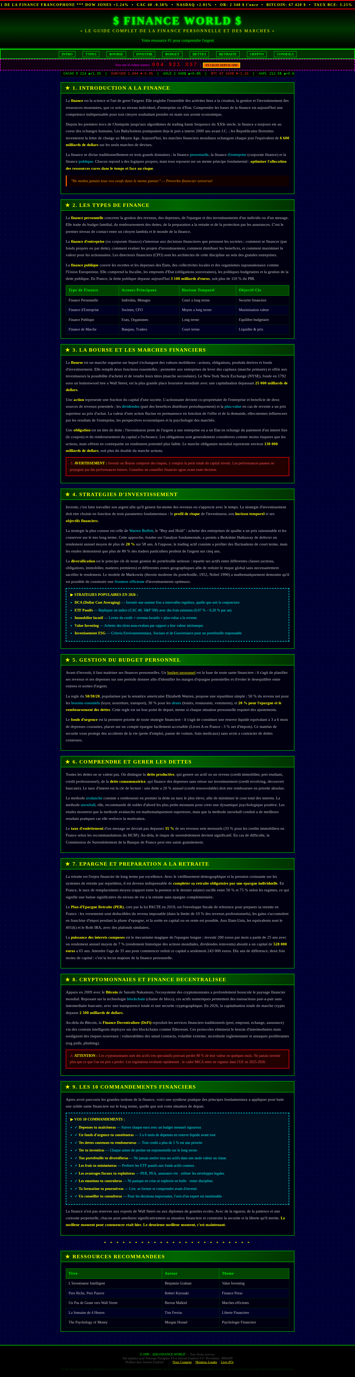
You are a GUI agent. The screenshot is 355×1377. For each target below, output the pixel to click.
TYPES (91, 54)
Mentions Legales (206, 1362)
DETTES (199, 54)
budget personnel (181, 672)
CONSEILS (285, 54)
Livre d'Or (227, 1362)
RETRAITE (228, 54)
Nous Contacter (182, 1362)
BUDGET (172, 54)
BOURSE (116, 54)
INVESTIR (144, 54)
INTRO (67, 54)
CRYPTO (257, 54)
